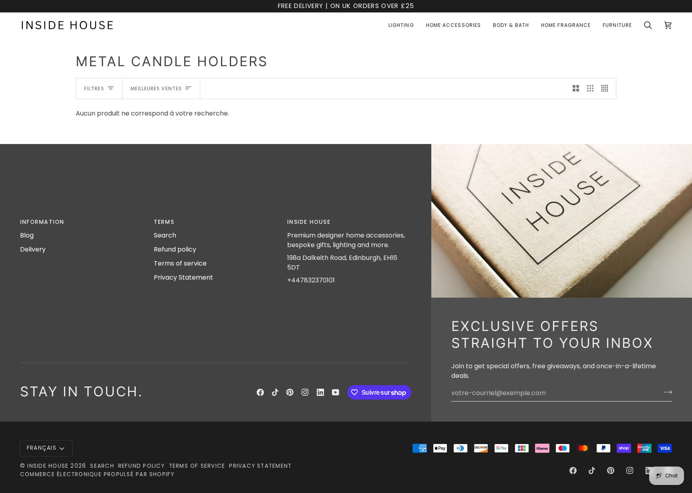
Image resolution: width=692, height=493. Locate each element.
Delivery (33, 249)
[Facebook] (260, 392)
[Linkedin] (320, 392)
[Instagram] (305, 392)
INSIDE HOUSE (47, 466)
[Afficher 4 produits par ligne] (606, 88)
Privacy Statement (183, 277)
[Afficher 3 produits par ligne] (590, 88)
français (41, 448)
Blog (27, 235)
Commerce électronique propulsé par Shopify (97, 474)
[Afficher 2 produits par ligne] (576, 88)
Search (165, 235)
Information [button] (42, 222)
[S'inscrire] (665, 391)
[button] (401, 25)
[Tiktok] (275, 392)
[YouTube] (335, 392)
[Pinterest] (290, 392)
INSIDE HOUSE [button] (308, 222)
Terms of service (180, 263)
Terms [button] (164, 222)
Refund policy (175, 249)
